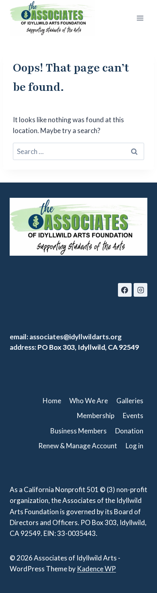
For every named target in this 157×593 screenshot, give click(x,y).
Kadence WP (96, 568)
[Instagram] (140, 290)
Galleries (129, 400)
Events (133, 415)
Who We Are (88, 400)
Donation (129, 431)
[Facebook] (125, 290)
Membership (95, 415)
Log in (134, 445)
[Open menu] (139, 18)
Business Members (78, 431)
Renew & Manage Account (77, 445)
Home (52, 400)
